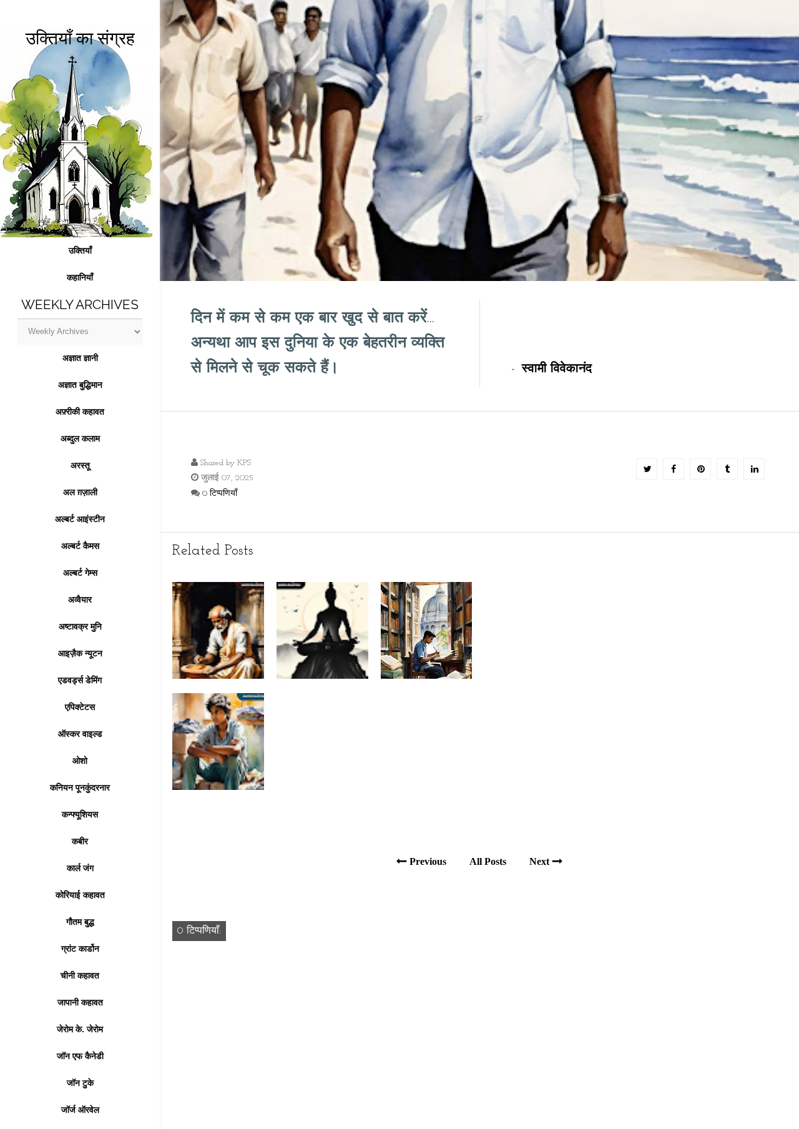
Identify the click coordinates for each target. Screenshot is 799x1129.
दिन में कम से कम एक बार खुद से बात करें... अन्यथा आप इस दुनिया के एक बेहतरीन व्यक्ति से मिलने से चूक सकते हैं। (317, 343)
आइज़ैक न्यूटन (80, 653)
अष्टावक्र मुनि (80, 626)
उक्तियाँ (80, 250)
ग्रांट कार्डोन (80, 949)
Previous (427, 861)
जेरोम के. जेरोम (80, 1029)
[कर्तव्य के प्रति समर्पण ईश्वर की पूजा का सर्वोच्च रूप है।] (218, 676)
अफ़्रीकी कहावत (80, 412)
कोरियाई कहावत (80, 895)
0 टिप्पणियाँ (219, 493)
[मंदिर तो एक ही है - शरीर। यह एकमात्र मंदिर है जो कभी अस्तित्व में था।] (322, 676)
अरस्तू (80, 465)
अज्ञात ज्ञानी (80, 358)
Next (539, 861)
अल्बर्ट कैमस (80, 546)
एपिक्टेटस (80, 707)
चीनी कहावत (80, 975)
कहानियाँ (80, 277)
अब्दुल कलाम (80, 438)
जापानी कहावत (80, 1002)
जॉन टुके (80, 1083)
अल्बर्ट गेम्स (80, 573)
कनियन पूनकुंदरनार (80, 787)
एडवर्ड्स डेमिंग (80, 680)
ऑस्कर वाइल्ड (80, 734)
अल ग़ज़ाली (80, 492)
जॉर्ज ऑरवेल (80, 1110)
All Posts (487, 861)
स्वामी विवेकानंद (557, 369)
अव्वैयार (80, 599)
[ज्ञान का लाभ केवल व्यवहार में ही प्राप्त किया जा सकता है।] (427, 676)
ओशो (79, 761)
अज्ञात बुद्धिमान (80, 385)
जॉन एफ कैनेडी (80, 1056)
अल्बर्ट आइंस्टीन (80, 519)
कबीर (80, 841)
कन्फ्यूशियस (80, 814)
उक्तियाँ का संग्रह (80, 38)
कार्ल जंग (80, 868)
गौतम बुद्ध (80, 922)
